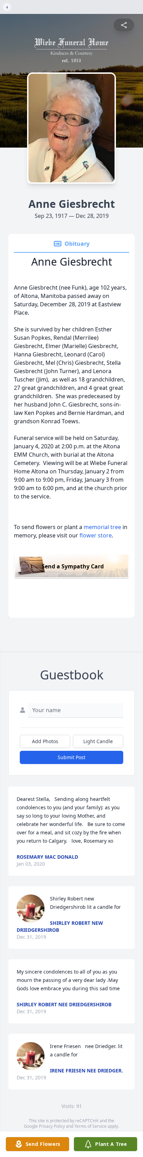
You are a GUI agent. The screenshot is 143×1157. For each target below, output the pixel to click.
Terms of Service (90, 1126)
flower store (95, 535)
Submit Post (71, 757)
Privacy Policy (52, 1126)
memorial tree (102, 527)
